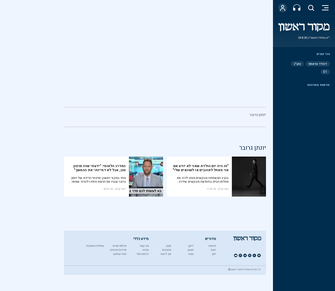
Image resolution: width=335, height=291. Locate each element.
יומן (214, 254)
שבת (190, 254)
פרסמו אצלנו (119, 246)
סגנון (168, 246)
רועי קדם (223, 189)
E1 (325, 71)
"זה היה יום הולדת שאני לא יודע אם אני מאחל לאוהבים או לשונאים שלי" (201, 168)
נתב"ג (297, 63)
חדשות (212, 246)
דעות (213, 250)
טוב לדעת (166, 254)
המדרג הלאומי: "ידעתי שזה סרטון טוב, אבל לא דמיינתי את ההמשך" (99, 168)
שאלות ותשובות (95, 246)
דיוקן (190, 246)
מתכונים (166, 250)
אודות (145, 250)
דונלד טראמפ (318, 63)
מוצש (190, 250)
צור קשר (144, 246)
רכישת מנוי (142, 254)
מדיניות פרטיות (118, 250)
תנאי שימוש (119, 254)
